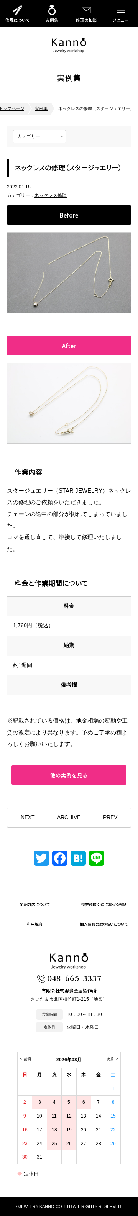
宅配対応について (34, 904)
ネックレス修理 (50, 195)
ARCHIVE (68, 817)
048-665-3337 (74, 977)
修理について (17, 20)
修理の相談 (86, 20)
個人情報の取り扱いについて (104, 924)
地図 (98, 999)
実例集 (52, 20)
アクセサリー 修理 (69, 45)
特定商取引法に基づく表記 (103, 904)
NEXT (28, 817)
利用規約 (34, 924)
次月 (110, 1059)
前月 (27, 1059)
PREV (110, 817)
